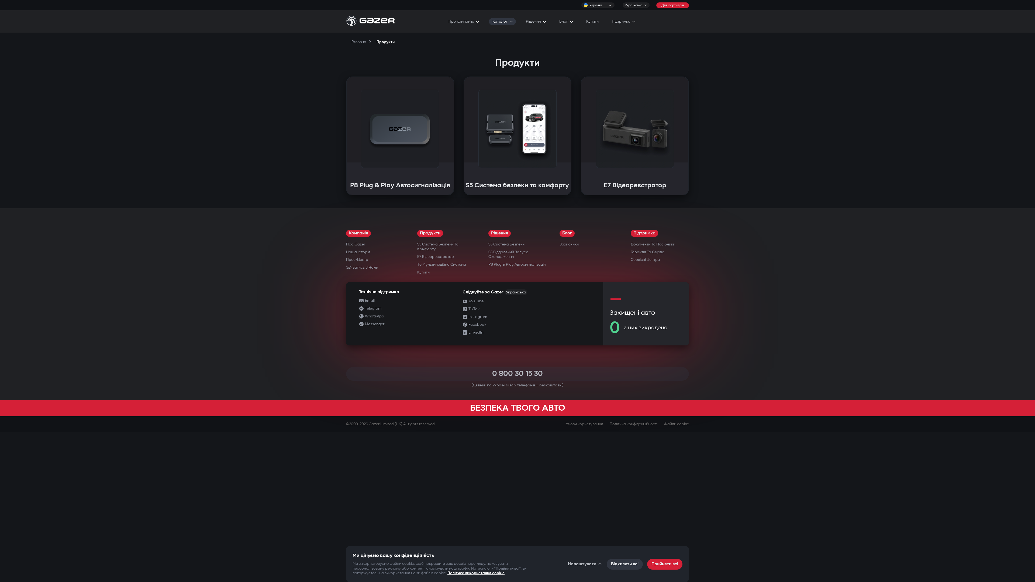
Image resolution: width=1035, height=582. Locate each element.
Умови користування (584, 424)
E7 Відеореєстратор (435, 256)
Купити (423, 272)
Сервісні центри (645, 259)
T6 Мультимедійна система (441, 264)
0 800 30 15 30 (517, 373)
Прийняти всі (664, 564)
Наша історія (358, 252)
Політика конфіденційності (633, 424)
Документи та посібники (653, 244)
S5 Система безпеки (506, 244)
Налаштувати (582, 564)
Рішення (499, 233)
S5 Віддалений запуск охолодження (508, 254)
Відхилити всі (625, 564)
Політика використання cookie (476, 573)
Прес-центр (357, 259)
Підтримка (644, 233)
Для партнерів (672, 5)
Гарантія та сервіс (647, 252)
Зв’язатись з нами (362, 267)
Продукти (430, 233)
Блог (567, 233)
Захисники (569, 244)
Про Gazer (355, 244)
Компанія (358, 233)
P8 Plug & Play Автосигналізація (517, 264)
